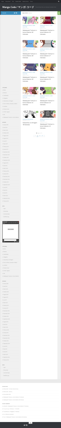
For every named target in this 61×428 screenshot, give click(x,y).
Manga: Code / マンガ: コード (18, 7)
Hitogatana (5, 98)
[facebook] (16, 13)
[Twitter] (14, 13)
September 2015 (6, 184)
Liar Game (5, 106)
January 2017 (5, 149)
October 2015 (6, 182)
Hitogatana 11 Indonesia (14, 411)
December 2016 (6, 152)
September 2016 (6, 160)
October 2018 (6, 132)
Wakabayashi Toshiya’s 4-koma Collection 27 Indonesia (47, 55)
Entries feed (5, 211)
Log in (4, 208)
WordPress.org (6, 216)
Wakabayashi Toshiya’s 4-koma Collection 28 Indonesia (30, 55)
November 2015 (6, 179)
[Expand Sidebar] (58, 13)
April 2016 (5, 165)
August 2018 (5, 135)
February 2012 (6, 201)
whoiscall (5, 406)
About (2, 1)
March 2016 (5, 168)
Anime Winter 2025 (7, 394)
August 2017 (5, 138)
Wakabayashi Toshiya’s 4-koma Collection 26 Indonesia (30, 79)
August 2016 (5, 162)
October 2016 (6, 157)
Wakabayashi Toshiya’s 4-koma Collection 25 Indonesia (47, 79)
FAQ (13, 1)
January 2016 (5, 173)
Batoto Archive (26, 1)
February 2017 (6, 146)
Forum (31, 1)
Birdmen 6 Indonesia (10, 414)
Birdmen (5, 92)
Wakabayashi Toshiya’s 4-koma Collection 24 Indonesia (30, 102)
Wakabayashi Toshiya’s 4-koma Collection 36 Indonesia (13, 399)
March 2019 (5, 130)
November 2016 (6, 154)
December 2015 (6, 176)
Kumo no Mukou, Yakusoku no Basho (10, 103)
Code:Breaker (5, 95)
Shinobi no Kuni (6, 109)
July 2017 (5, 141)
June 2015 (5, 187)
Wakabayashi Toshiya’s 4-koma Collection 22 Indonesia (47, 126)
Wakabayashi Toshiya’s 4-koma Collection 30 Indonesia (30, 32)
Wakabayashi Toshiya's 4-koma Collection (11, 117)
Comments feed (6, 214)
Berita (4, 90)
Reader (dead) (18, 1)
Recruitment (7, 1)
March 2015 (5, 195)
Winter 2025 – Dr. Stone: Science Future (10, 388)
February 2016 (6, 171)
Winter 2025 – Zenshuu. (7, 391)
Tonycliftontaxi (6, 411)
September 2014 (6, 198)
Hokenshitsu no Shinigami (28, 119)
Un (4, 414)
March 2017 (5, 143)
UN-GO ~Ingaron (6, 111)
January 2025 (5, 124)
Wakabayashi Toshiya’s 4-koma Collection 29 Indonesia (47, 32)
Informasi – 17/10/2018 (14, 408)
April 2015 (5, 192)
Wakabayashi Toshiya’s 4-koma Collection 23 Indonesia (47, 102)
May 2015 (5, 190)
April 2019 (5, 127)
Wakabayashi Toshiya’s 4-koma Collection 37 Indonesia (13, 397)
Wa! (4, 114)
